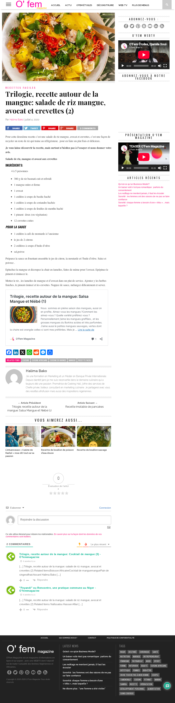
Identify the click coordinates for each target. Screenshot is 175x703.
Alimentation (154, 688)
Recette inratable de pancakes (84, 406)
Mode (148, 661)
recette (133, 684)
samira (123, 684)
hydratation (146, 684)
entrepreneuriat (151, 656)
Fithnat (147, 679)
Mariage (136, 656)
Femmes (136, 670)
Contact (92, 638)
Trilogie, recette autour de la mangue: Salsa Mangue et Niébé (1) (29, 408)
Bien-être (147, 670)
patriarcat (137, 661)
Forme (123, 665)
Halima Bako (16, 119)
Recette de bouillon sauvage (92, 450)
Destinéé (132, 651)
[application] (144, 54)
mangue (72, 360)
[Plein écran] (165, 65)
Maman (158, 679)
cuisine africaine (39, 360)
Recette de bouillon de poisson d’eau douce (57, 451)
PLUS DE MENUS (140, 5)
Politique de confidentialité (120, 638)
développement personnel (132, 688)
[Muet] (159, 65)
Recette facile (84, 360)
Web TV (122, 5)
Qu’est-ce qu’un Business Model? (134, 184)
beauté (144, 665)
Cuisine (25, 360)
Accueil (55, 5)
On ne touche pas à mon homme (134, 674)
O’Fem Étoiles (84, 5)
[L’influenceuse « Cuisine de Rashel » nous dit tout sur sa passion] (22, 445)
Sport (157, 661)
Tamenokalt (125, 679)
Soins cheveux (126, 693)
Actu (68, 5)
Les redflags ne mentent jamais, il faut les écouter (141, 193)
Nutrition (125, 656)
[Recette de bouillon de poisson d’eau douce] (58, 445)
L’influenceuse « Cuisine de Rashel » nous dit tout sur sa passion (19, 453)
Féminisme (124, 661)
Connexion (105, 507)
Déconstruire (105, 5)
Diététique (125, 670)
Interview (133, 665)
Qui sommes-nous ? (68, 638)
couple (155, 674)
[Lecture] (122, 65)
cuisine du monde (58, 360)
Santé (155, 651)
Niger (122, 651)
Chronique (144, 651)
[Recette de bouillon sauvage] (94, 445)
